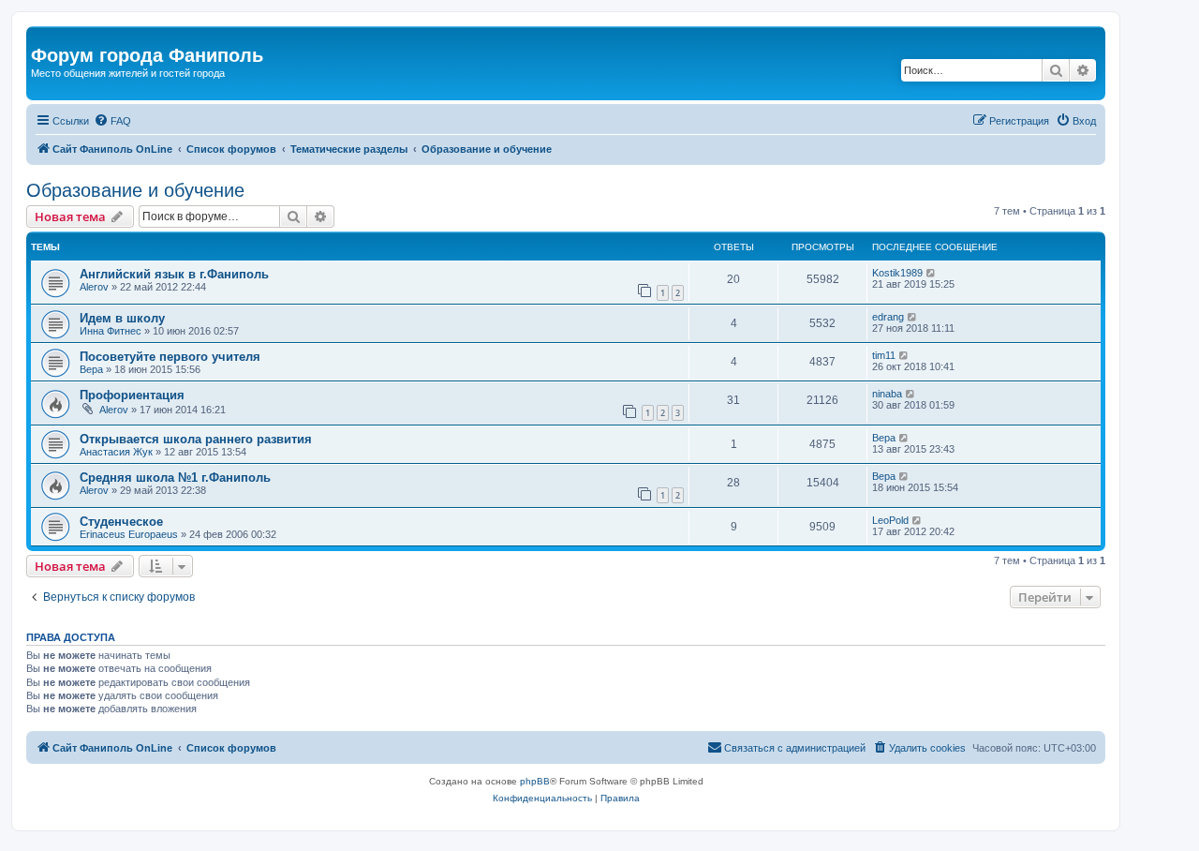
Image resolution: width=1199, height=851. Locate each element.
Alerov (94, 286)
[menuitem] (112, 121)
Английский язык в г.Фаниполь (174, 274)
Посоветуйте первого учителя (170, 357)
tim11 (884, 355)
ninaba (887, 393)
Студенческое (121, 522)
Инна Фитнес (110, 330)
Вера (91, 369)
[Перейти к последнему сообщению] (931, 272)
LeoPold (890, 520)
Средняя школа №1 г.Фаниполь (175, 477)
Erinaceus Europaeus (129, 534)
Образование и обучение (135, 190)
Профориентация (132, 395)
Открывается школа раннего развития (196, 439)
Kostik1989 (897, 272)
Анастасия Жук (116, 451)
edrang (888, 316)
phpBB (535, 781)
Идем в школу (122, 318)
